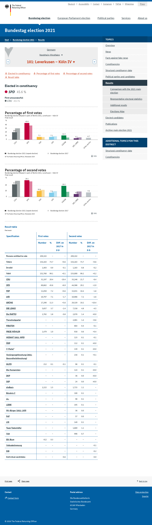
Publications (111, 123)
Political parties (106, 18)
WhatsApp (129, 3)
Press (142, 3)
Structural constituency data (119, 70)
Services (126, 18)
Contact (96, 3)
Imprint (145, 496)
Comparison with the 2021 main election (125, 90)
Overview (110, 45)
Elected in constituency (19, 73)
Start (15, 10)
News (108, 51)
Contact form (13, 497)
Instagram (107, 3)
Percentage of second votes (79, 73)
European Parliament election (74, 18)
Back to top (143, 481)
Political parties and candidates (120, 76)
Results (41, 39)
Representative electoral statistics (126, 98)
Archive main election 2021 (119, 130)
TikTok (118, 3)
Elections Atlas (117, 111)
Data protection (141, 492)
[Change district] (61, 55)
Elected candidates (115, 117)
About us (142, 18)
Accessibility (84, 3)
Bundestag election (39, 18)
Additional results (118, 105)
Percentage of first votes (48, 73)
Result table (13, 77)
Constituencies (113, 64)
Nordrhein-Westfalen (49, 54)
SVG (95, 155)
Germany (51, 49)
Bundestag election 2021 (23, 39)
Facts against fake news (117, 57)
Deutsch (71, 3)
